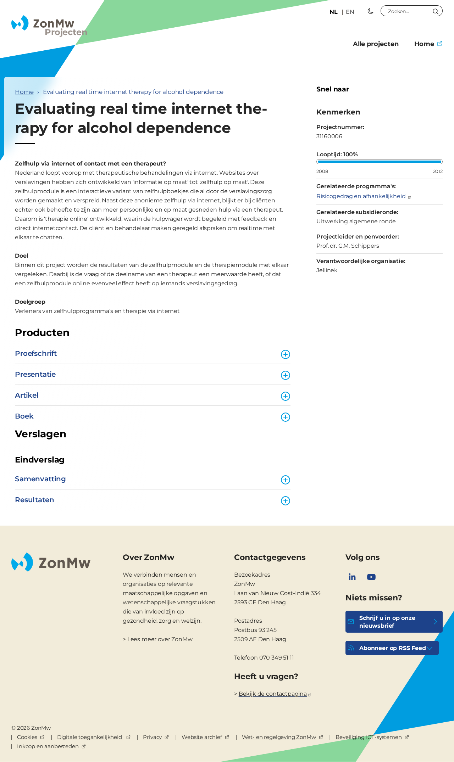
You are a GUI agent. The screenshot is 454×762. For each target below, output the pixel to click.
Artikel (27, 395)
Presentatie (35, 374)
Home (424, 44)
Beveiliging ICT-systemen (369, 737)
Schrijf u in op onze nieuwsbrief (387, 622)
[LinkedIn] (352, 577)
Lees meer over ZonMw (160, 639)
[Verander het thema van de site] (370, 11)
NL (334, 12)
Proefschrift (36, 353)
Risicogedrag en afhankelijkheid (361, 196)
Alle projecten (376, 44)
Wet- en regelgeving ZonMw (279, 737)
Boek (24, 416)
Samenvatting (40, 479)
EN (350, 12)
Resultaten (34, 499)
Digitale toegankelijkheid (90, 737)
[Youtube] (371, 577)
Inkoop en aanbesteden (48, 746)
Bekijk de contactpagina (273, 693)
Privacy (152, 737)
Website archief (202, 737)
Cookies (27, 737)
